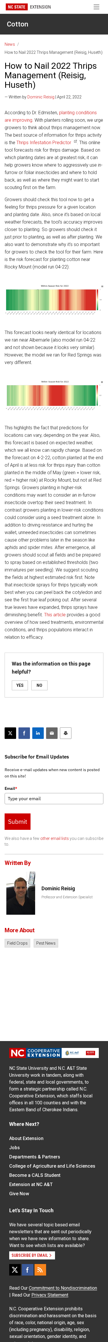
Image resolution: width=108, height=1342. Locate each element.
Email (11, 788)
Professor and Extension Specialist (67, 897)
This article (55, 614)
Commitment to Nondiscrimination (63, 1288)
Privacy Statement (49, 1295)
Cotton (17, 24)
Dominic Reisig (40, 97)
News (10, 44)
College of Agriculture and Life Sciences (52, 1166)
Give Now (19, 1193)
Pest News (46, 943)
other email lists (54, 838)
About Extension (26, 1138)
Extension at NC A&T (31, 1184)
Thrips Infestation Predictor (43, 142)
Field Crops (17, 943)
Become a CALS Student (34, 1175)
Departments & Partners (34, 1157)
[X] (15, 1270)
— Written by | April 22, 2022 (43, 97)
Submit (17, 821)
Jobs (14, 1147)
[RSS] (40, 1270)
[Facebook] (27, 1270)
